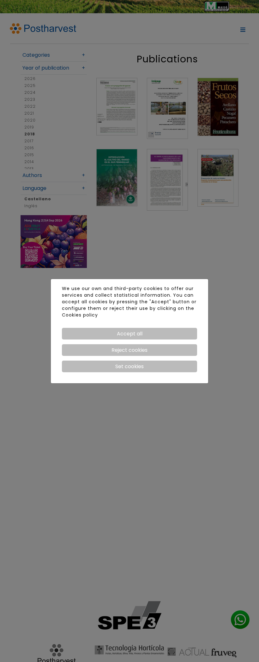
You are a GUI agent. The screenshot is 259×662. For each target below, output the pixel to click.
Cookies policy (80, 315)
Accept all (129, 333)
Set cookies (129, 366)
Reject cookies (129, 350)
